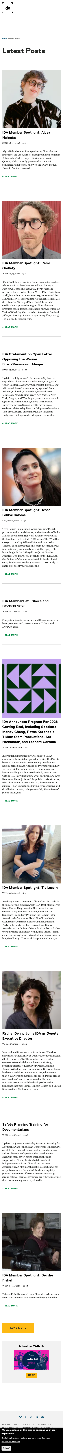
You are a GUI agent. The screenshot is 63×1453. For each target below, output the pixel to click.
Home (4, 38)
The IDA (6, 1424)
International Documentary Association (7, 7)
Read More (11, 176)
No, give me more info (11, 1441)
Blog (16, 1424)
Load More (18, 1327)
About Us (28, 1424)
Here (31, 1375)
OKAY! (6, 1448)
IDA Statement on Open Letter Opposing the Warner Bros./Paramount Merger (27, 359)
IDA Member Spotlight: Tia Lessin (30, 887)
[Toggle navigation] (59, 7)
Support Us (44, 1424)
